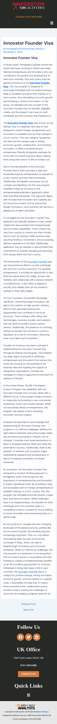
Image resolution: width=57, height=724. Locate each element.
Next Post (28, 610)
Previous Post (28, 604)
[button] (28, 16)
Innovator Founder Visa (20, 123)
